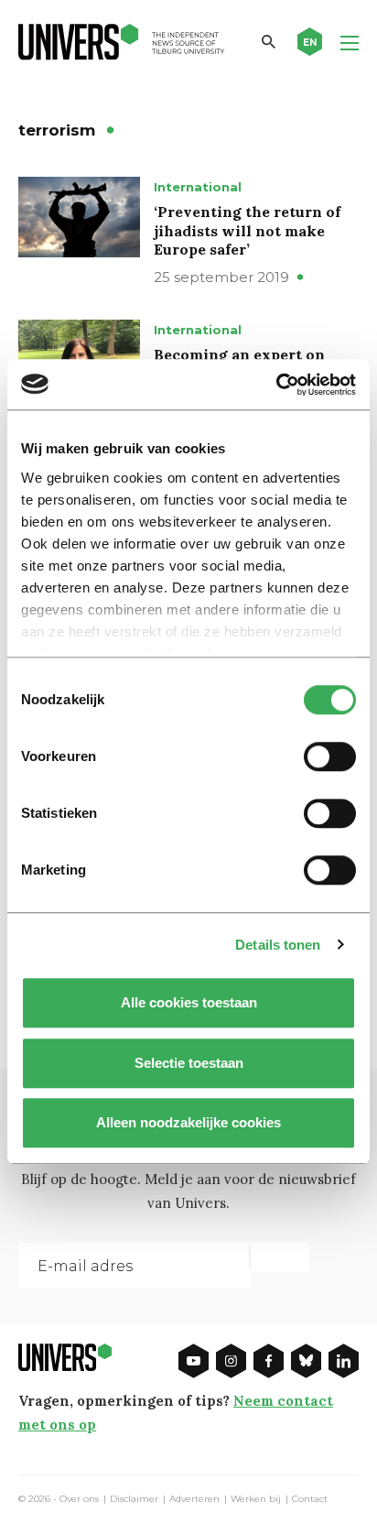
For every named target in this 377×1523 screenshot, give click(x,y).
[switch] (330, 756)
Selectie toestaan (189, 1063)
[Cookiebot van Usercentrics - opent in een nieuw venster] (276, 385)
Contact (310, 1499)
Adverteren (194, 1499)
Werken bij (256, 1499)
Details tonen (277, 944)
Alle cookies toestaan (189, 1002)
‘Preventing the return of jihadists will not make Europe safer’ (247, 230)
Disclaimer (134, 1499)
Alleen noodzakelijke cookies (188, 1122)
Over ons (79, 1499)
